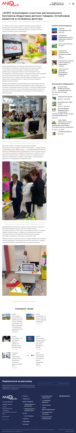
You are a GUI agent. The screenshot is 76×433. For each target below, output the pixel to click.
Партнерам (26, 421)
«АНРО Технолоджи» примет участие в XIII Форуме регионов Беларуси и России (41, 342)
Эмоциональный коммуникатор (47, 417)
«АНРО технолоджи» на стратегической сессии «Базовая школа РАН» (41, 318)
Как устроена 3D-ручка (65, 44)
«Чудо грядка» (41, 147)
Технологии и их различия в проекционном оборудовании (63, 71)
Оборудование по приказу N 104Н (29, 409)
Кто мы (25, 413)
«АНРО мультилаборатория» (48, 408)
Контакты (26, 424)
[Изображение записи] (6, 317)
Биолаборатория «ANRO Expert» (47, 397)
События (25, 418)
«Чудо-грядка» (46, 405)
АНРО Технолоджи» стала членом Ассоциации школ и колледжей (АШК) (40, 358)
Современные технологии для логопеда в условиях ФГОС (64, 53)
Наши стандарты (28, 401)
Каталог (25, 396)
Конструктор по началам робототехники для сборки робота (66, 62)
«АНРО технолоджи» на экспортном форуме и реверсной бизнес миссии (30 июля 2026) (17, 342)
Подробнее (18, 431)
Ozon (7, 416)
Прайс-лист (26, 398)
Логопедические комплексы (47, 413)
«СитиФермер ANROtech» (46, 401)
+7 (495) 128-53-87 (56, 4)
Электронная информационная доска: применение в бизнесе (65, 37)
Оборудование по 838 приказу (29, 405)
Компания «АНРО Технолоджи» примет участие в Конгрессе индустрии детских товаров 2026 (17, 359)
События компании (24, 301)
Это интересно (28, 416)
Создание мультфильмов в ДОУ (65, 29)
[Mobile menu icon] (73, 3)
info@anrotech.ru (58, 3)
